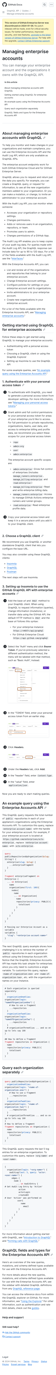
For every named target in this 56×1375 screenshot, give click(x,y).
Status (44, 1361)
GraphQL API (13, 10)
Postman (11, 571)
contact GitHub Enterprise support (34, 41)
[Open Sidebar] (3, 12)
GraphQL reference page (26, 1288)
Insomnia (12, 563)
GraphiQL (12, 567)
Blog (30, 1364)
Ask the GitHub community (17, 1332)
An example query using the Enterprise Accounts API (25, 805)
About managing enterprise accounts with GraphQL (25, 135)
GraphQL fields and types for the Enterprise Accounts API (26, 1252)
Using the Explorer (31, 1301)
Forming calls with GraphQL (23, 1240)
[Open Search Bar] (44, 4)
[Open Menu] (51, 4)
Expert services (18, 1364)
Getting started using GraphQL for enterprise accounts (28, 327)
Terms (26, 1361)
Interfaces (17, 258)
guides (35, 1308)
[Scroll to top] (50, 1369)
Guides (25, 10)
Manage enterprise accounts (20, 13)
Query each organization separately (23, 1070)
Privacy (35, 1361)
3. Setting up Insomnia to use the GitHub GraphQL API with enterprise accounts (27, 590)
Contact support (13, 1336)
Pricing (5, 1364)
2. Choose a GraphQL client (21, 536)
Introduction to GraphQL (37, 1237)
